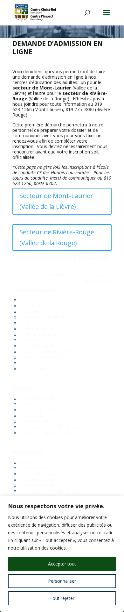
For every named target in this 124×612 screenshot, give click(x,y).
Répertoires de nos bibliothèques (48, 427)
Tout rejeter (62, 598)
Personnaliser (62, 581)
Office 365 (27, 404)
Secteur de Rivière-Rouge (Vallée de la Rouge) (56, 237)
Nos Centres (29, 299)
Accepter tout (62, 564)
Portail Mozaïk (31, 415)
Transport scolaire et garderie (45, 351)
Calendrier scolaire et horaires (75, 274)
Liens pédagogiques (36, 398)
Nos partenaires (33, 368)
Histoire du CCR (32, 363)
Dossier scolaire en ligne (40, 357)
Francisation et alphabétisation (46, 317)
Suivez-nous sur (62, 257)
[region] (62, 553)
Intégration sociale (35, 340)
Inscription (28, 322)
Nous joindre (98, 280)
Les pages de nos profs (39, 409)
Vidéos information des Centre (46, 345)
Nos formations (32, 305)
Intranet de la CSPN (35, 468)
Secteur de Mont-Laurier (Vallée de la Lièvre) (56, 201)
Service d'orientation (37, 328)
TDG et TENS (29, 311)
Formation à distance (37, 334)
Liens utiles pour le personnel (45, 479)
